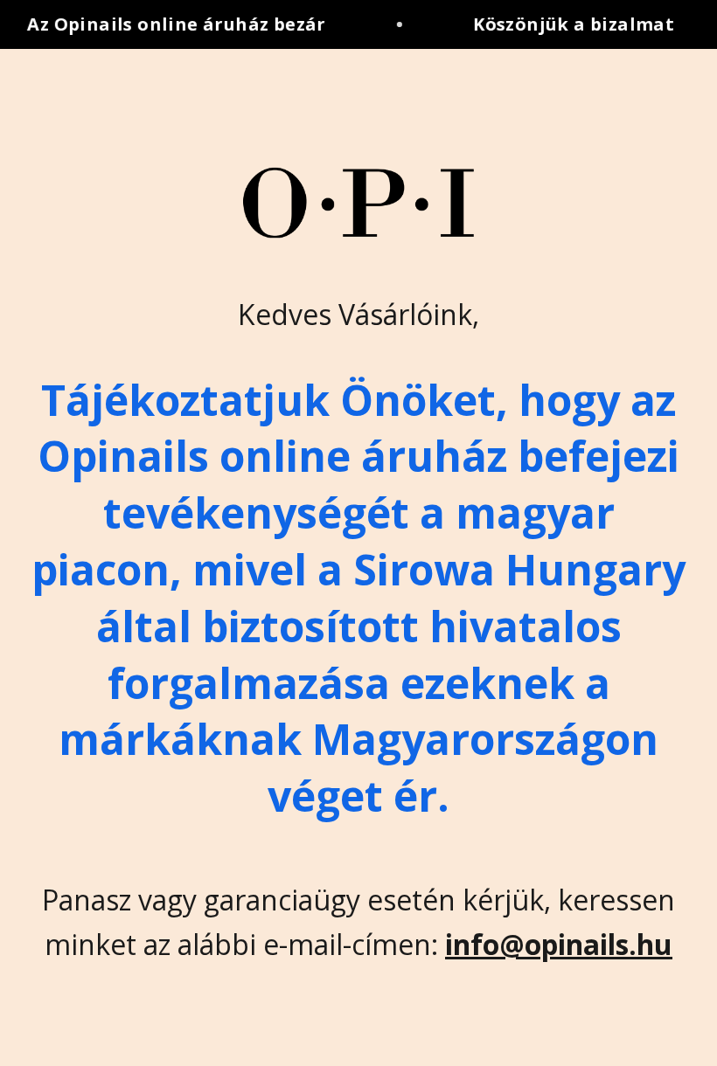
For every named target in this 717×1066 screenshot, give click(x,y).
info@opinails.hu (558, 944)
